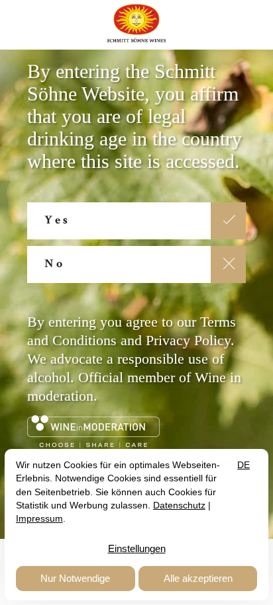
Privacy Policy (188, 340)
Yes (57, 221)
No (54, 264)
